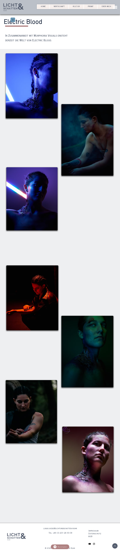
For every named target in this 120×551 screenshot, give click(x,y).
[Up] (115, 546)
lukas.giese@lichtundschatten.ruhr (60, 529)
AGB (90, 537)
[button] (115, 7)
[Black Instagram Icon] (94, 544)
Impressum (93, 531)
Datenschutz (94, 534)
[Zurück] (13, 20)
